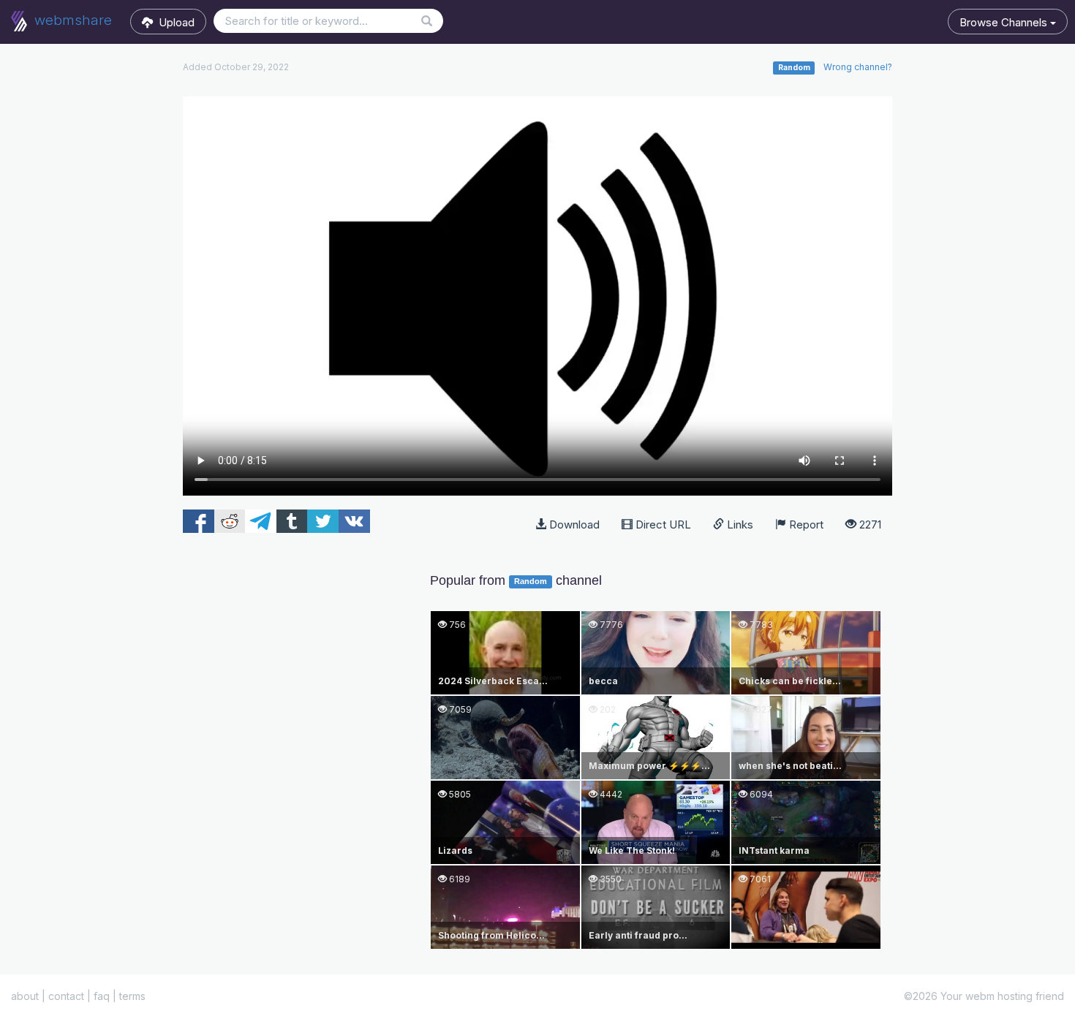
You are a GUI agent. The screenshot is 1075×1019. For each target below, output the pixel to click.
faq (102, 996)
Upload (174, 22)
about (25, 996)
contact (66, 996)
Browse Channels (1004, 22)
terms (132, 996)
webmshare (71, 20)
